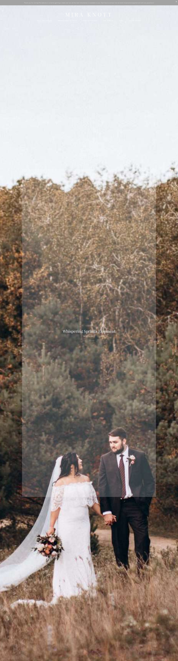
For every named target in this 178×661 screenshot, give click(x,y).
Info (121, 20)
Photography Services (67, 20)
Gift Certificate (90, 20)
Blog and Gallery (44, 20)
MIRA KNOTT (89, 14)
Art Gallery (108, 20)
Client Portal (135, 20)
